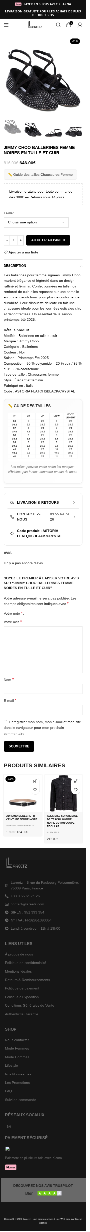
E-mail (10, 700)
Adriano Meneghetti (20, 825)
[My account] (80, 25)
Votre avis (13, 622)
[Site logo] (35, 25)
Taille (8, 213)
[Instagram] (8, 1126)
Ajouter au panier (48, 240)
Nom (9, 679)
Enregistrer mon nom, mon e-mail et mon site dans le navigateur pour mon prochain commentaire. (42, 728)
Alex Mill (53, 832)
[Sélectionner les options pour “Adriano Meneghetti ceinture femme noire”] (35, 781)
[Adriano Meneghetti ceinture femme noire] (23, 793)
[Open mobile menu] (6, 25)
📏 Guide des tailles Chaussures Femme (40, 174)
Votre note (13, 613)
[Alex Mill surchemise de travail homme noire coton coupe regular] (63, 793)
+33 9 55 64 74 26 (25, 896)
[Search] (59, 25)
